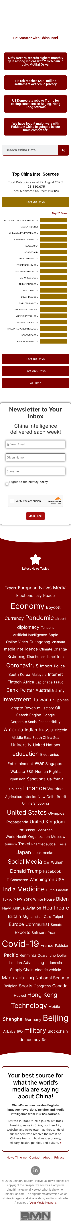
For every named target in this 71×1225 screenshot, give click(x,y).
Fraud (59, 682)
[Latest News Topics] (35, 559)
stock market (43, 852)
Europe (16, 924)
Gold (47, 917)
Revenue (32, 708)
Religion (10, 986)
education (25, 753)
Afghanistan (32, 916)
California (55, 779)
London (15, 963)
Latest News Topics (35, 568)
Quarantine (47, 955)
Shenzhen (45, 830)
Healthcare (56, 908)
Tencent (47, 627)
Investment (16, 699)
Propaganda (17, 822)
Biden (62, 899)
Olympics (56, 813)
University (21, 744)
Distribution (36, 657)
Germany (33, 1019)
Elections (24, 595)
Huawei (20, 995)
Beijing (55, 1018)
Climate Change (53, 649)
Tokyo (7, 899)
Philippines (59, 700)
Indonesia (54, 963)
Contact (34, 1157)
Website (17, 771)
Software (39, 933)
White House (44, 899)
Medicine (31, 889)
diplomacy (28, 627)
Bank (12, 690)
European (28, 587)
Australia (45, 690)
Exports (22, 932)
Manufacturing (18, 977)
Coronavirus (22, 665)
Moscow (58, 836)
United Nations (46, 744)
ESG (30, 771)
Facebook (52, 871)
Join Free (35, 516)
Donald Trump (26, 871)
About (47, 1157)
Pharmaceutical (43, 844)
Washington (41, 879)
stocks (30, 796)
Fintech (15, 681)
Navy (6, 908)
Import (46, 666)
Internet (55, 674)
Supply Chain (21, 969)
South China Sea (45, 738)
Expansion (16, 779)
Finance (34, 788)
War (39, 763)
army (60, 690)
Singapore (54, 763)
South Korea (19, 674)
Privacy (59, 1157)
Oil (57, 707)
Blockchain (58, 1031)
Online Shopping (35, 803)
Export (10, 588)
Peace (49, 595)
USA (60, 879)
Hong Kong (42, 994)
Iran (60, 656)
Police (59, 666)
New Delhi (46, 797)
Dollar (62, 955)
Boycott (53, 607)
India (9, 889)
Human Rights (48, 771)
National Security (52, 977)
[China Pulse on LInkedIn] (35, 1170)
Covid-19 (20, 943)
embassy (27, 829)
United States (27, 812)
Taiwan (41, 699)
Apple (53, 635)
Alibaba (9, 1031)
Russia (46, 729)
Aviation (33, 907)
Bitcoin (61, 730)
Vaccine (55, 788)
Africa (28, 682)
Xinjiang (15, 789)
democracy (30, 1039)
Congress (42, 986)
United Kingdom (47, 821)
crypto (17, 708)
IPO (20, 1031)
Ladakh (62, 890)
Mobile (54, 1006)
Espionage (44, 682)
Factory (48, 708)
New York (23, 899)
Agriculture (14, 797)
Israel (51, 656)
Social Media (25, 861)
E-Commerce (17, 880)
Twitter (26, 690)
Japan (23, 852)
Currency (14, 618)
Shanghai (13, 1019)
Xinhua (18, 908)
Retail (46, 1040)
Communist (37, 924)
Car (47, 862)
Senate (56, 925)
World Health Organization (28, 836)
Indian (31, 729)
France (47, 945)
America (13, 729)
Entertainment (20, 763)
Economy (28, 606)
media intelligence (21, 649)
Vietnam (58, 642)
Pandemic (39, 617)
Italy (38, 596)
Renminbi (28, 955)
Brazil (61, 797)
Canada (59, 985)
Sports (25, 985)
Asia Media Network (43, 1202)
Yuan (52, 932)
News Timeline (17, 1157)
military (35, 1030)
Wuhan (57, 862)
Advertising (33, 962)
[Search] (63, 150)
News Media (53, 587)
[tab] (35, 202)
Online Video (17, 642)
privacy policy (38, 482)
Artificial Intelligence (30, 635)
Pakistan (62, 945)
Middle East (21, 737)
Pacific (11, 955)
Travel (24, 843)
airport (60, 619)
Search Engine (28, 715)
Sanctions (36, 779)
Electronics (49, 754)
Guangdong (39, 642)
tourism (11, 844)
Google (49, 715)
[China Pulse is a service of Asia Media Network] (35, 1216)
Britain (14, 916)
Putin (50, 890)
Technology (29, 1005)
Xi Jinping (16, 656)
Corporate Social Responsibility (35, 722)
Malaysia (39, 674)
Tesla (62, 844)
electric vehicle (48, 970)
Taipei (58, 916)
